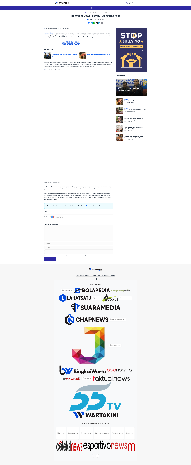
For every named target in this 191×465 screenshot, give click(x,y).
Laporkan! (89, 206)
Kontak (87, 275)
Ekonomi (97, 8)
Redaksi (113, 275)
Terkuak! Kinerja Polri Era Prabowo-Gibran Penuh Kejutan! (133, 128)
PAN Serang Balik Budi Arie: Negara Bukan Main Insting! (133, 119)
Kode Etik (100, 275)
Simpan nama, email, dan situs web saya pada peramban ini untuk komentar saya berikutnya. (66, 255)
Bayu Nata (90, 19)
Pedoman (93, 275)
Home (83, 12)
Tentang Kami (80, 275)
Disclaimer (107, 275)
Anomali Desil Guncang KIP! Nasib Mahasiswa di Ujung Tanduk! (133, 137)
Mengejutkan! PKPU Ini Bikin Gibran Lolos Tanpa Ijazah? (129, 89)
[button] (127, 3)
